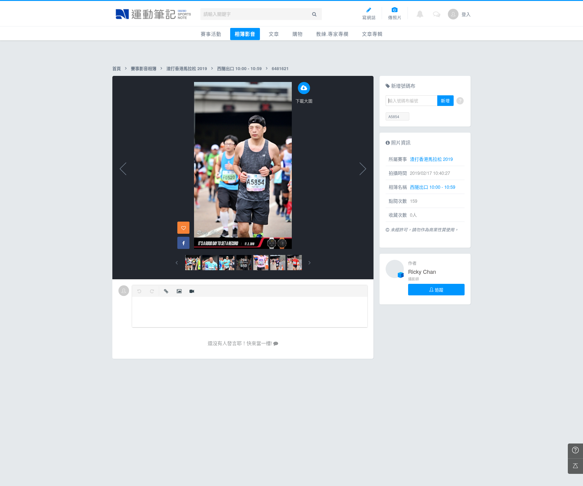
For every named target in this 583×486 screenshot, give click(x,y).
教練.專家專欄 (332, 33)
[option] (192, 262)
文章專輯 (372, 33)
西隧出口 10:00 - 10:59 (239, 68)
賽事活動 (211, 33)
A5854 (393, 116)
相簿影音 (245, 33)
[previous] (176, 263)
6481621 (280, 68)
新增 (445, 100)
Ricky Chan (422, 271)
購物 (297, 33)
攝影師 (413, 278)
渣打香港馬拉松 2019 (186, 68)
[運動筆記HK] (153, 14)
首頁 (116, 68)
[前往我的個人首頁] (453, 14)
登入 (466, 14)
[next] (309, 263)
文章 (274, 33)
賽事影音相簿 (143, 68)
